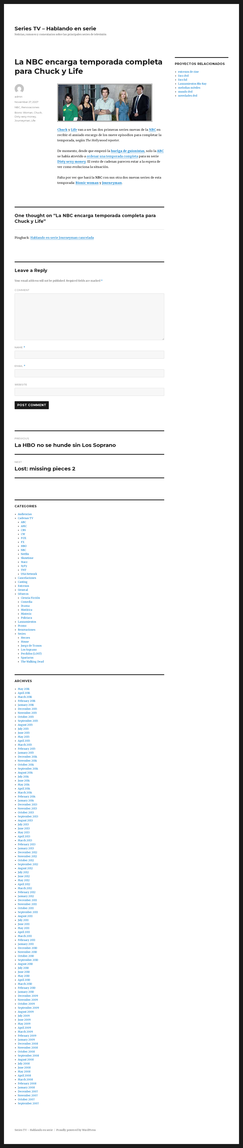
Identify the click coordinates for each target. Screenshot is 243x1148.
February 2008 (27, 1083)
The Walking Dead (32, 661)
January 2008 (26, 1087)
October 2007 (26, 1099)
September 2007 (28, 1103)
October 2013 (26, 812)
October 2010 (26, 956)
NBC (17, 107)
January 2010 (26, 992)
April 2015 (24, 740)
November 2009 (28, 999)
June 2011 (23, 924)
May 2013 (24, 832)
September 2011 (28, 912)
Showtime (27, 558)
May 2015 (23, 736)
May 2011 (23, 928)
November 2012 (27, 856)
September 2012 (28, 864)
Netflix (25, 554)
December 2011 (27, 900)
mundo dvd (185, 91)
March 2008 (25, 1079)
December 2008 (28, 1043)
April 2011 (24, 932)
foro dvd (183, 75)
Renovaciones (30, 107)
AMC (24, 526)
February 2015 (26, 748)
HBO (24, 546)
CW (23, 534)
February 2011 (26, 940)
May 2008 (24, 1071)
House (25, 641)
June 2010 (24, 972)
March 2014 (25, 792)
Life (33, 120)
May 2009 (24, 1023)
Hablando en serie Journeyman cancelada (62, 238)
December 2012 (27, 852)
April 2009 (24, 1027)
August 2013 (25, 820)
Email (20, 366)
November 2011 (27, 904)
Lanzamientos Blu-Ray (192, 83)
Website (21, 384)
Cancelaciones (27, 578)
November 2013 (27, 808)
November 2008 (28, 1047)
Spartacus (27, 657)
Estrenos (23, 586)
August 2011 (25, 916)
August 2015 (25, 724)
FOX (23, 538)
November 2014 (27, 760)
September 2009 (28, 1007)
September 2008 (28, 1055)
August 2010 (25, 964)
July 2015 (23, 728)
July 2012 (23, 872)
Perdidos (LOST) (31, 653)
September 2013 (28, 816)
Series (22, 633)
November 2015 (27, 713)
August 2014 (25, 772)
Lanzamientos (27, 621)
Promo (22, 625)
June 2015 (24, 732)
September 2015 (28, 721)
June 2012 (24, 876)
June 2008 (24, 1067)
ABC (23, 522)
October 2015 (26, 717)
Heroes (25, 637)
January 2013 (26, 848)
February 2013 (27, 844)
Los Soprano (29, 649)
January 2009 (26, 1039)
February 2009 (27, 1035)
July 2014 (23, 776)
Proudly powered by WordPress (76, 1130)
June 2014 (24, 780)
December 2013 (27, 804)
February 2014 (27, 796)
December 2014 (27, 756)
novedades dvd (187, 95)
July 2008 (24, 1063)
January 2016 (26, 705)
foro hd (182, 79)
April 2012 (24, 884)
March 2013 (25, 840)
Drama (25, 605)
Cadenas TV (25, 518)
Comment (22, 290)
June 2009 (24, 1019)
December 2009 (28, 996)
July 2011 (23, 920)
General (23, 590)
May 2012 (24, 880)
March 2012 (25, 888)
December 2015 (27, 709)
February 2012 (27, 892)
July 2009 (24, 1015)
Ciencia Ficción (30, 598)
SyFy (24, 566)
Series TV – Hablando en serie (55, 28)
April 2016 (24, 693)
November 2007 (28, 1095)
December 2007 (28, 1091)
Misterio (26, 613)
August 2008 (26, 1059)
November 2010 (27, 952)
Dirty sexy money (25, 116)
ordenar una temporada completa (112, 156)
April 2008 (24, 1075)
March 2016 (25, 697)
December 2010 (27, 948)
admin (18, 96)
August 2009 (26, 1011)
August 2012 (25, 868)
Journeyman (22, 120)
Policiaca (26, 617)
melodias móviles (189, 87)
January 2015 (26, 752)
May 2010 (24, 976)
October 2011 (26, 908)
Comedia (26, 602)
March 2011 (25, 936)
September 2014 (28, 768)
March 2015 (25, 744)
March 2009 (25, 1031)
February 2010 (27, 988)
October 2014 (26, 764)
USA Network (29, 574)
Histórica (26, 609)
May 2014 (24, 784)
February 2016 (26, 701)
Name (20, 347)
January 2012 (26, 896)
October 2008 (26, 1051)
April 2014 (24, 788)
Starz (24, 562)
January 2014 (26, 800)
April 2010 (24, 980)
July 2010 (23, 968)
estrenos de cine (188, 71)
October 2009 (26, 1003)
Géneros (23, 594)
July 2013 (23, 824)
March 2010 (25, 984)
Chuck (38, 112)
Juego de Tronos (31, 645)
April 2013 (24, 836)
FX (22, 542)
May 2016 (23, 689)
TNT (23, 570)
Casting (23, 582)
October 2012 (26, 860)
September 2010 (28, 960)
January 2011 (26, 944)
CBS (23, 530)
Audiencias (25, 514)
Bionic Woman (24, 112)
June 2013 (24, 828)
